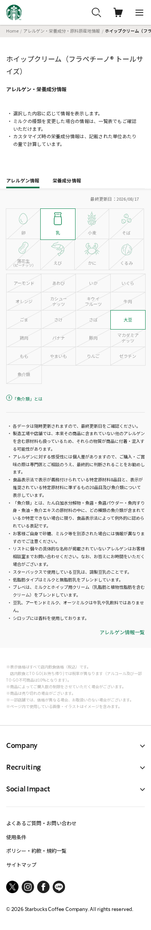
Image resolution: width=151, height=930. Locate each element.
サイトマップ (21, 864)
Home (12, 31)
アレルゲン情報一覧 (122, 632)
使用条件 (16, 837)
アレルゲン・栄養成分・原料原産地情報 (61, 31)
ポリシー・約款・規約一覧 (36, 850)
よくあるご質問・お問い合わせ (41, 823)
